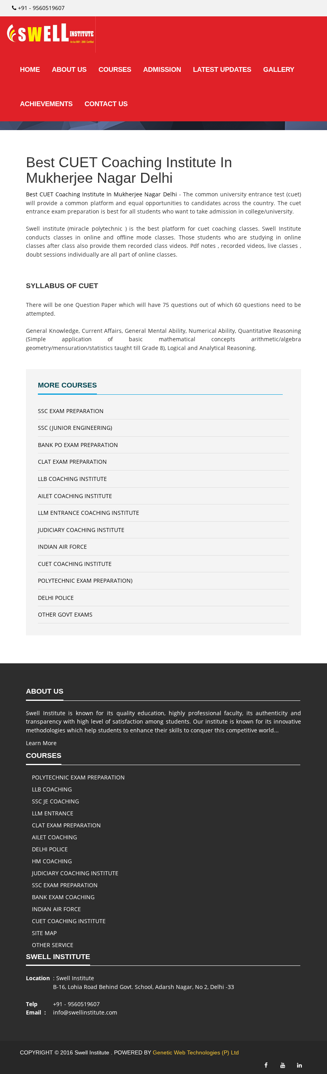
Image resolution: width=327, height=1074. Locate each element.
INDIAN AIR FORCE (62, 546)
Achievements (46, 104)
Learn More (41, 743)
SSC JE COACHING (55, 801)
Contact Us (106, 104)
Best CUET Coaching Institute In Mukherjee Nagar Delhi (101, 194)
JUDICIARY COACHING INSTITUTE (81, 530)
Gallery (278, 69)
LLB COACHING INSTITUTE (72, 479)
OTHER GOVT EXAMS (65, 614)
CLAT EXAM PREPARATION (72, 461)
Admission (162, 69)
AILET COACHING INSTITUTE (75, 496)
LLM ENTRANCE (52, 813)
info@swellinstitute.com (85, 1012)
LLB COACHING (52, 789)
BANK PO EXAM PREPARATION (78, 445)
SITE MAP (44, 933)
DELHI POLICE (56, 597)
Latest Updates (222, 69)
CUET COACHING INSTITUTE (75, 564)
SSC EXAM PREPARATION (71, 411)
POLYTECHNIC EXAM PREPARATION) (85, 580)
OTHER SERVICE (52, 945)
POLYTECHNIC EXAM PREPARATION (78, 777)
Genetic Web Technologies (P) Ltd (196, 1052)
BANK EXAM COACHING (63, 897)
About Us (69, 69)
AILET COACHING (54, 837)
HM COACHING (52, 861)
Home (30, 69)
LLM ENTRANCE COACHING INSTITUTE (88, 512)
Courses (114, 69)
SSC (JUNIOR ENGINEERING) (75, 427)
